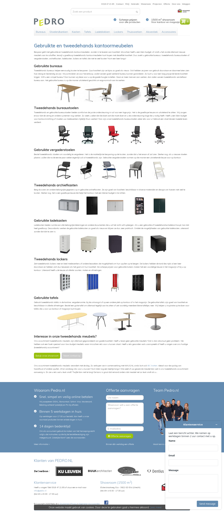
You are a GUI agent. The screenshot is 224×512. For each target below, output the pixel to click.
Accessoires (169, 31)
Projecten (157, 4)
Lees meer (156, 507)
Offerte (166, 4)
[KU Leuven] (69, 471)
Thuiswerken (134, 31)
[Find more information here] (193, 465)
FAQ (127, 4)
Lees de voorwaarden (75, 437)
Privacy (74, 504)
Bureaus (41, 31)
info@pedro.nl (40, 490)
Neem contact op (72, 355)
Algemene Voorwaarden (89, 504)
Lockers (118, 31)
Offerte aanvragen (120, 436)
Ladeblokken (102, 31)
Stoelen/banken (59, 31)
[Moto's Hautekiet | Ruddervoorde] (129, 471)
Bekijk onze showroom (47, 355)
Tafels (87, 31)
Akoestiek (152, 31)
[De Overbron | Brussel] (42, 471)
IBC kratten (152, 365)
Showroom (146, 4)
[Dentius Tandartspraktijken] (155, 471)
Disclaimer (64, 504)
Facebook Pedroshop (106, 502)
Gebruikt (135, 4)
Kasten (76, 31)
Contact (119, 4)
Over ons (176, 4)
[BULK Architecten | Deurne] (100, 471)
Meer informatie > (42, 444)
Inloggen (186, 4)
